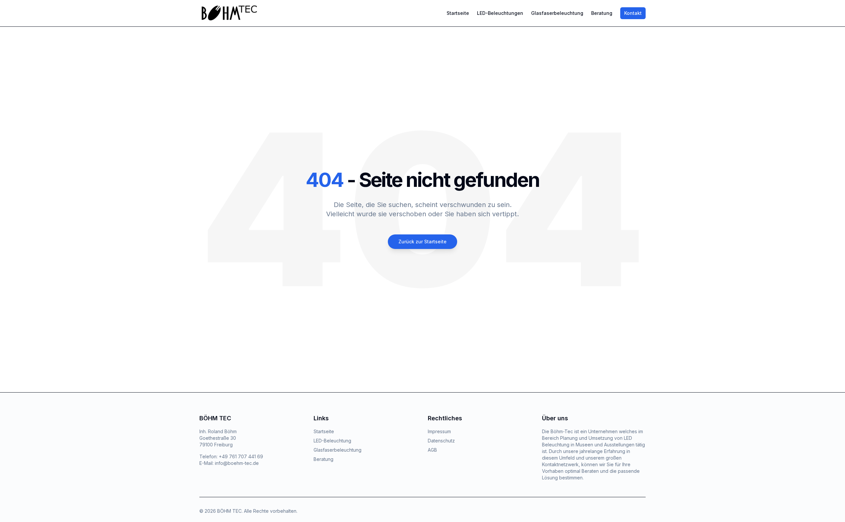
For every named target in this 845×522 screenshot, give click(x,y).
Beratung (601, 13)
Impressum (439, 431)
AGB (432, 450)
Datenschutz (441, 440)
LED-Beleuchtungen (500, 13)
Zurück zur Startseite (422, 241)
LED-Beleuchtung (332, 440)
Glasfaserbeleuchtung (557, 13)
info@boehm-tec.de (237, 463)
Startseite (458, 13)
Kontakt (633, 13)
